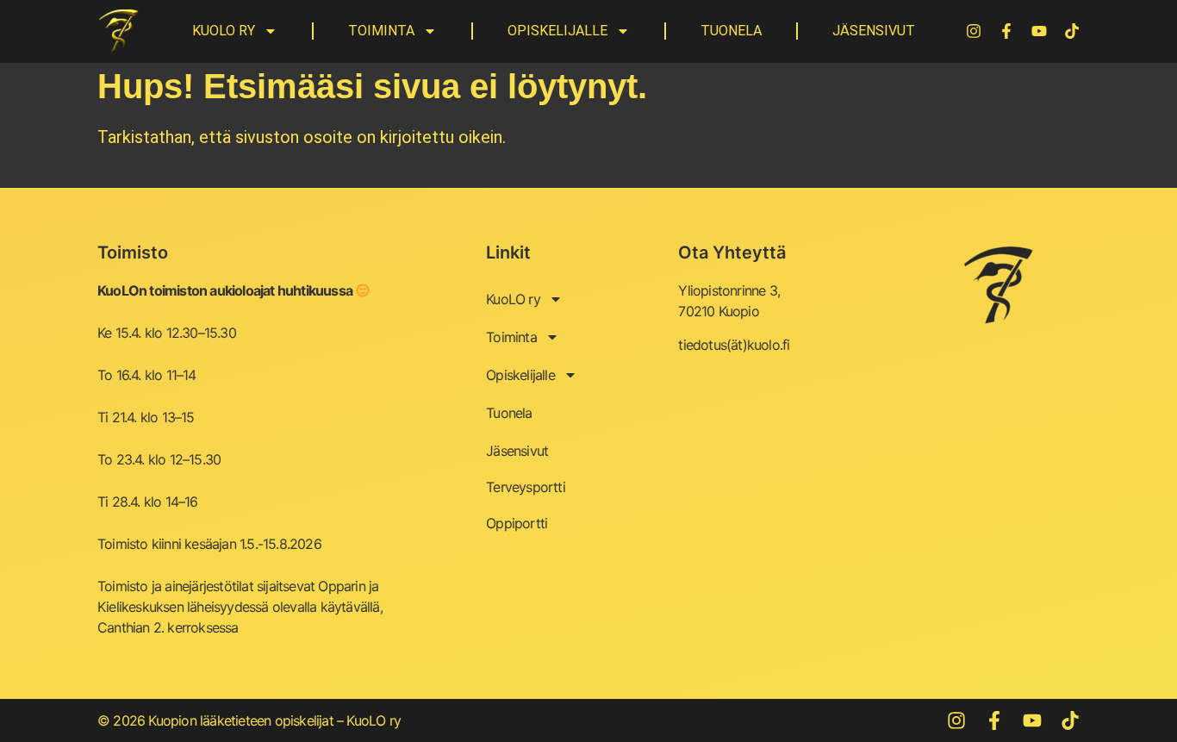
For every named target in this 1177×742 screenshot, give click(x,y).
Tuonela (731, 30)
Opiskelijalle (557, 30)
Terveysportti (525, 487)
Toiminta (381, 30)
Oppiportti (516, 523)
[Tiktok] (1072, 31)
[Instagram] (973, 31)
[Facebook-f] (1006, 31)
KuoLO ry (223, 30)
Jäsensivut (873, 30)
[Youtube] (1039, 31)
